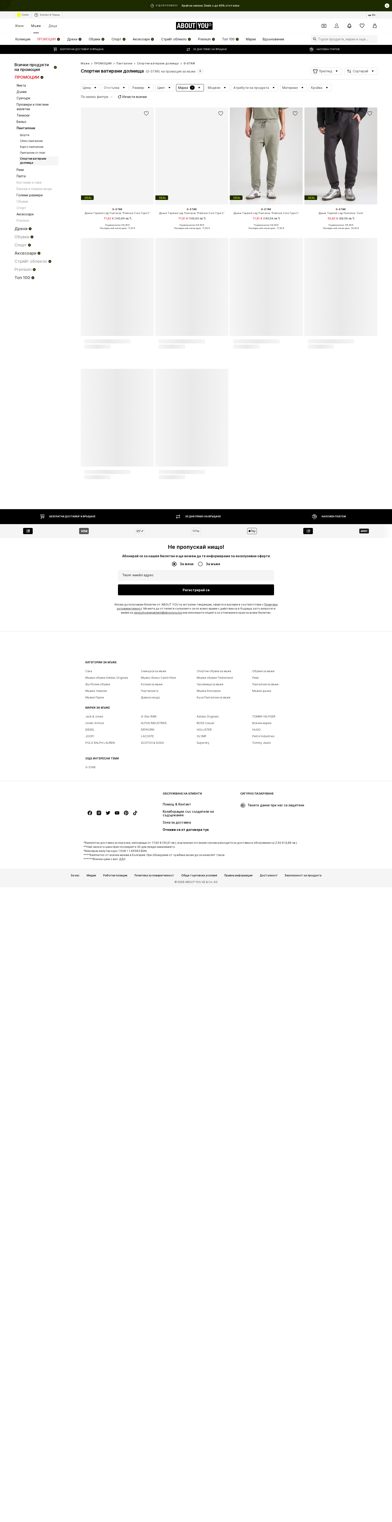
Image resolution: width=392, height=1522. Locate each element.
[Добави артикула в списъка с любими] (146, 113)
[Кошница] (374, 26)
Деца (53, 26)
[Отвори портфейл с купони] (324, 26)
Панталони (124, 63)
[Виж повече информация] (117, 231)
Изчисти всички (134, 97)
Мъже (36, 26)
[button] (326, 71)
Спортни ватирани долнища (158, 63)
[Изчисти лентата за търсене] (374, 39)
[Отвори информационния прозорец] (387, 5)
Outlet (25, 14)
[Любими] (362, 26)
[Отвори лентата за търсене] (313, 39)
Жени (19, 26)
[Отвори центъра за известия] (349, 26)
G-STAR (189, 63)
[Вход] (336, 26)
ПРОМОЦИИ (103, 63)
